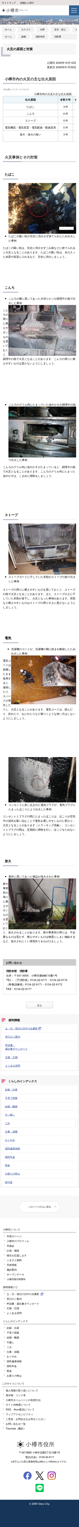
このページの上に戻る (39, 1206)
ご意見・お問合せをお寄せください (26, 1419)
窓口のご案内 (12, 1036)
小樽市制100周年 (16, 1279)
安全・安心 (60, 29)
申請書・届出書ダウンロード (16, 1047)
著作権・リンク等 (16, 1395)
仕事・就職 (11, 1131)
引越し (10, 1342)
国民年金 (10, 1157)
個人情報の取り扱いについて (22, 1390)
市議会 (10, 1246)
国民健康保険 (12, 1148)
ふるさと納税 (14, 1260)
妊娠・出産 (11, 1089)
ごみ (7, 1123)
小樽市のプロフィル (18, 1241)
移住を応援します (17, 1255)
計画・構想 (13, 1250)
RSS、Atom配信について (20, 1409)
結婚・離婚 (11, 1106)
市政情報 (12, 1265)
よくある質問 (12, 1065)
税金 (7, 1165)
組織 (23, 36)
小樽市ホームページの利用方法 (23, 1400)
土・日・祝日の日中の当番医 (21, 1028)
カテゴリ (25, 29)
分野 (42, 29)
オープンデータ (15, 1274)
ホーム (8, 29)
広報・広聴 (11, 1057)
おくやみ (10, 1140)
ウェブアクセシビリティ (19, 1414)
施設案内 (12, 1269)
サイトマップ (9, 2)
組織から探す (27, 2)
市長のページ (14, 1236)
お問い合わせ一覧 (16, 1424)
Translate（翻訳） (16, 1428)
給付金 (8, 1182)
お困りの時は (12, 1173)
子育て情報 (11, 1098)
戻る (39, 1005)
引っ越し (10, 1114)
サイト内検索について (18, 1404)
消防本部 (40, 36)
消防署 (57, 36)
